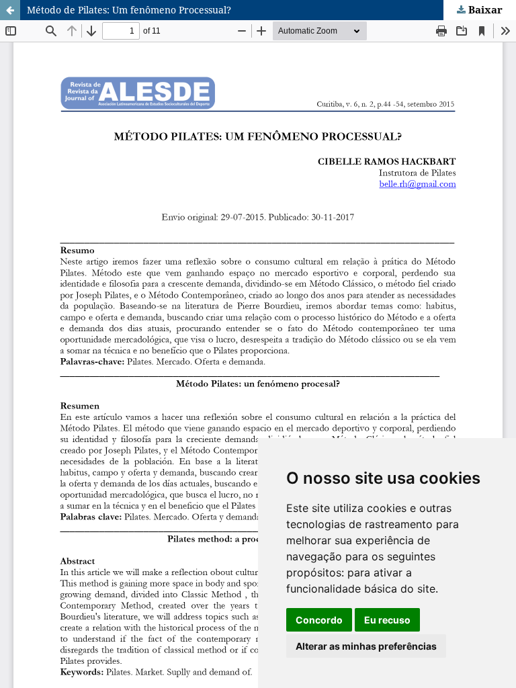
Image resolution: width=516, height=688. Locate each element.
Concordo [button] (319, 620)
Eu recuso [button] (387, 620)
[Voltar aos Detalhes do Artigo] (10, 10)
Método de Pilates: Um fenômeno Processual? (129, 9)
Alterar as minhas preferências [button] (366, 646)
